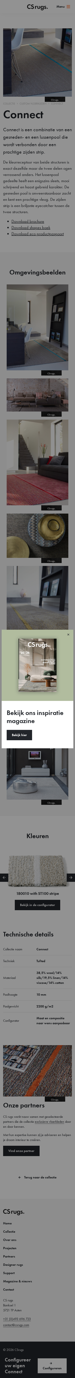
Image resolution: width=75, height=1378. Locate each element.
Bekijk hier (19, 735)
